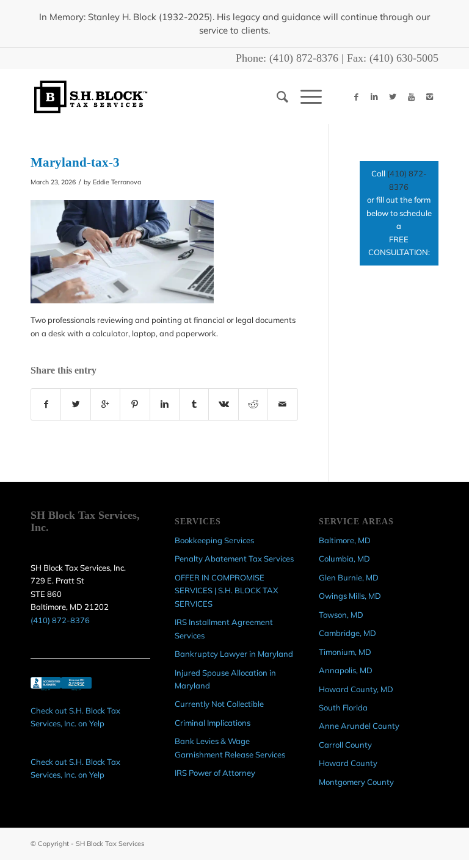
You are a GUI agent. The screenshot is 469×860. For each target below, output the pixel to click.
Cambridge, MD (347, 633)
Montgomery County (356, 782)
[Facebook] (356, 96)
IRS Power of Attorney (215, 773)
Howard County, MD (356, 689)
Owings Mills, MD (350, 596)
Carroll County (345, 745)
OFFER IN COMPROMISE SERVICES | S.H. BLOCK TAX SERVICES (226, 591)
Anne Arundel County (359, 726)
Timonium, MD (345, 652)
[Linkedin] (374, 96)
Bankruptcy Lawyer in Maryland (234, 654)
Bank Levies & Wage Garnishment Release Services (230, 747)
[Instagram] (429, 96)
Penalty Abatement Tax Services (234, 558)
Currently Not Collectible (219, 704)
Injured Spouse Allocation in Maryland (225, 679)
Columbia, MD (344, 558)
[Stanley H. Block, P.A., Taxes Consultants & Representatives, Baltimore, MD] (61, 690)
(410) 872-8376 (303, 58)
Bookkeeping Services (214, 540)
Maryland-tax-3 (75, 162)
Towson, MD (341, 615)
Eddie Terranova (117, 182)
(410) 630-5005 (403, 58)
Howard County (348, 763)
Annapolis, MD (346, 670)
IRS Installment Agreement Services (224, 628)
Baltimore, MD (345, 540)
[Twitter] (393, 96)
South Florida (343, 707)
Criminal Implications (212, 723)
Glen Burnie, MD (349, 577)
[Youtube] (411, 96)
